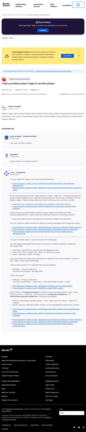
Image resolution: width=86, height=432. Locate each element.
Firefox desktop (52, 364)
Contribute (66, 5)
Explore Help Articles (21, 5)
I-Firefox (23, 15)
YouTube (79, 427)
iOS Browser (51, 372)
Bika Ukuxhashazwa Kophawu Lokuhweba (19, 361)
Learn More (67, 56)
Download (50, 361)
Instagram (83, 427)
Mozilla (7, 350)
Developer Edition (9, 385)
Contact (5, 429)
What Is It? (50, 389)
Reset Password (52, 393)
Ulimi (61, 409)
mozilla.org (6, 425)
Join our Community (10, 372)
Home (4, 15)
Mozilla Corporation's (14, 409)
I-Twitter (5, 368)
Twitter (74, 427)
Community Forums (38, 5)
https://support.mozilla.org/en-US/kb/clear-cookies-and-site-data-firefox (42, 286)
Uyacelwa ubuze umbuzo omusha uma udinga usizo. (53, 71)
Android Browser (52, 368)
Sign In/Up (78, 5)
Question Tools (7, 38)
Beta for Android (8, 393)
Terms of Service (20, 425)
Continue (43, 30)
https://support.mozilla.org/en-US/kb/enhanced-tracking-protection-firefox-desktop (46, 227)
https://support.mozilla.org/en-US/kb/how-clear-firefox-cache (37, 288)
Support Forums (13, 15)
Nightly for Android (10, 400)
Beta (3, 389)
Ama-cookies (47, 425)
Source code (7, 364)
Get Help (49, 400)
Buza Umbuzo (53, 5)
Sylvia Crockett (14, 106)
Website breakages (20, 94)
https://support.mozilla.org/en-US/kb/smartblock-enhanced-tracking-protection (45, 230)
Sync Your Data (52, 396)
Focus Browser (52, 376)
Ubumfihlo (34, 425)
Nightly (5, 396)
